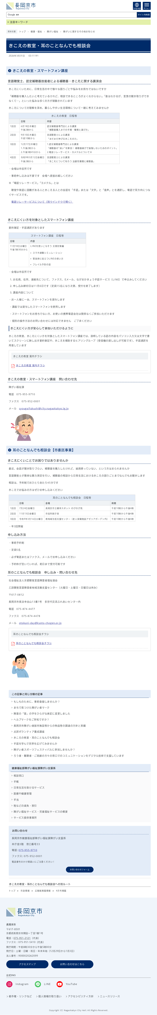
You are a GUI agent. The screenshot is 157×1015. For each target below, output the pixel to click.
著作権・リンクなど (20, 996)
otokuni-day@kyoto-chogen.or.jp (40, 623)
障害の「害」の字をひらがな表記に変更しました (42, 713)
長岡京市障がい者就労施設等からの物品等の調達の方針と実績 (50, 725)
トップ (22, 31)
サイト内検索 (144, 14)
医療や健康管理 (23, 793)
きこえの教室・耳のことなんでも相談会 (37, 737)
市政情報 (25, 891)
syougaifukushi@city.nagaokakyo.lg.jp (44, 408)
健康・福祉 (36, 31)
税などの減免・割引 (25, 805)
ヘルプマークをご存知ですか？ (31, 719)
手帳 (16, 781)
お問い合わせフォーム (80, 870)
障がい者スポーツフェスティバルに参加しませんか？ (44, 749)
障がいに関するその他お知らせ (79, 31)
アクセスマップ (27, 964)
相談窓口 (19, 775)
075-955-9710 (28, 850)
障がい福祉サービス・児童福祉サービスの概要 (41, 811)
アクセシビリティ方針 (81, 996)
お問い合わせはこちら (72, 964)
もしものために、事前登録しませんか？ (37, 701)
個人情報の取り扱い (49, 996)
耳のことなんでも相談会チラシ (34, 643)
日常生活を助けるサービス (29, 787)
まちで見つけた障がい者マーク (32, 707)
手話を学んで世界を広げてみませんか (35, 743)
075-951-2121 (22, 938)
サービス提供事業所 (25, 817)
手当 (16, 799)
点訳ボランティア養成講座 (29, 731)
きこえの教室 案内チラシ (30, 365)
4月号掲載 (61, 891)
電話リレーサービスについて (42, 202)
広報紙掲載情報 (43, 891)
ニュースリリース (110, 996)
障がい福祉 (52, 31)
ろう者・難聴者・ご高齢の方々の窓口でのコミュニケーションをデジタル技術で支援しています (69, 756)
